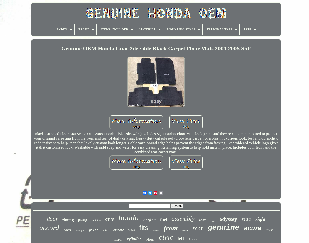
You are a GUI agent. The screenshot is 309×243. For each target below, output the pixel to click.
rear (198, 228)
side (246, 219)
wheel (149, 239)
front (171, 228)
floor (269, 230)
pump (82, 220)
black (131, 230)
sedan (185, 230)
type (213, 221)
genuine (223, 227)
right (260, 219)
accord (49, 228)
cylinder (134, 238)
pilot (93, 230)
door (52, 218)
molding (96, 220)
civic (166, 237)
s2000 (193, 239)
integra (80, 230)
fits (144, 228)
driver (156, 230)
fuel (163, 219)
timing (68, 219)
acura (252, 228)
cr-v (109, 219)
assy (202, 220)
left (181, 238)
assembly (183, 218)
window (118, 230)
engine (149, 219)
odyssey (228, 219)
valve (105, 230)
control (118, 239)
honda (129, 217)
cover (67, 230)
